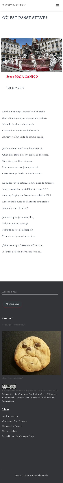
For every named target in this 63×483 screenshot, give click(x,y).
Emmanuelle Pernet (11, 426)
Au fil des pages (10, 416)
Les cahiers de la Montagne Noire (18, 436)
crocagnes (17, 378)
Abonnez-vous (12, 304)
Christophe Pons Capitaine (15, 421)
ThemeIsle (43, 475)
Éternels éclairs (9, 431)
